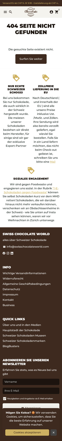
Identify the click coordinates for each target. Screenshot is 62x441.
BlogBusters (11, 346)
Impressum (10, 294)
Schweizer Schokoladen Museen (24, 335)
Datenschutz (11, 289)
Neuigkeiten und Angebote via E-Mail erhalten (30, 398)
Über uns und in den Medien (22, 325)
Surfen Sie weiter (31, 58)
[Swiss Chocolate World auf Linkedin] (12, 253)
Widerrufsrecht (13, 278)
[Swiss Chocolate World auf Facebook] (4, 253)
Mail (52, 161)
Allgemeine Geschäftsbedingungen (27, 283)
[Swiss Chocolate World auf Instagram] (8, 253)
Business (9, 305)
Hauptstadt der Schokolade (21, 330)
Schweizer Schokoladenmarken (24, 340)
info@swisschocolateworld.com (26, 246)
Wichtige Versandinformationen (24, 273)
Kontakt (8, 299)
